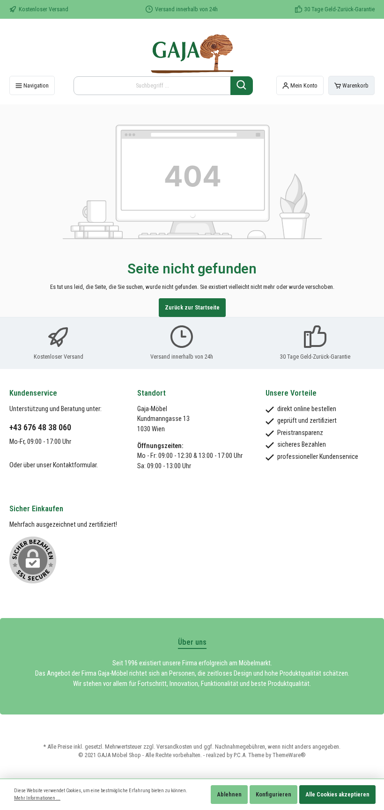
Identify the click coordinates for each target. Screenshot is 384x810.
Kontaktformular (74, 465)
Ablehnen (229, 794)
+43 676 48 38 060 (40, 427)
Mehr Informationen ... (37, 798)
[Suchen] (241, 85)
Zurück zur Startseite (192, 307)
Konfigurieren (273, 794)
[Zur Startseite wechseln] (192, 51)
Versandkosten (174, 746)
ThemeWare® (289, 754)
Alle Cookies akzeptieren (337, 794)
